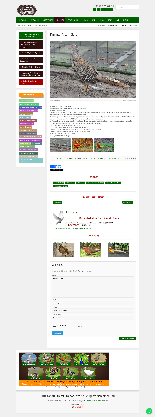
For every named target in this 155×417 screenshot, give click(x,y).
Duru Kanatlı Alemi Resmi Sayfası (95, 401)
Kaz (117, 20)
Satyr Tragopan (85, 242)
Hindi (102, 20)
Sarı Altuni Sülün (127, 202)
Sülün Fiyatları (71, 183)
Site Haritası (133, 25)
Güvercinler (34, 20)
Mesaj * (54, 275)
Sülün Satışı (81, 183)
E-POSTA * (55, 307)
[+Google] (111, 9)
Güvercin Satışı (25, 127)
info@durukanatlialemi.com (82, 229)
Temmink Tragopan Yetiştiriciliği (26, 160)
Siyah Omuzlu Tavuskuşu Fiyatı (30, 137)
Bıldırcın (84, 20)
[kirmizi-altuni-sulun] (60, 145)
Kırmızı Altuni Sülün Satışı (60, 186)
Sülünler (60, 20)
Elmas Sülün (57, 202)
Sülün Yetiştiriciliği (59, 183)
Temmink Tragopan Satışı (28, 156)
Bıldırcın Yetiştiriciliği (28, 120)
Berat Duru (69, 159)
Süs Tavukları (48, 20)
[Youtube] (107, 9)
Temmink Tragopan (59, 242)
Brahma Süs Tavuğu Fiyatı (29, 111)
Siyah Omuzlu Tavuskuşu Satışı (30, 140)
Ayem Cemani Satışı (26, 101)
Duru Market (112, 25)
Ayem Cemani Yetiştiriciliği (29, 104)
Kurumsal (123, 25)
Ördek (110, 20)
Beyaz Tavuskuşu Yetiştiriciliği (31, 107)
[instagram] (98, 9)
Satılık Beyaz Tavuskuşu (28, 133)
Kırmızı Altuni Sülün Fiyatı (113, 183)
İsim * (54, 300)
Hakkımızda (100, 25)
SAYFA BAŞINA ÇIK (128, 338)
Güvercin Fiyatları (26, 124)
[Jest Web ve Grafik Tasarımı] (77, 407)
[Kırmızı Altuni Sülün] (93, 69)
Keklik (94, 20)
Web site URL (56, 315)
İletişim (126, 20)
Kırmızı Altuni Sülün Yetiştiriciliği (96, 183)
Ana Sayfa (22, 20)
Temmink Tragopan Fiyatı (28, 153)
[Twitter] (103, 9)
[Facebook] (94, 9)
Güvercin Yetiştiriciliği (28, 130)
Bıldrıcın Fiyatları (26, 114)
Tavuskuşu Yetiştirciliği (28, 150)
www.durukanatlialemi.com (61, 229)
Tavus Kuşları (73, 20)
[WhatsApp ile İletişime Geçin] (149, 411)
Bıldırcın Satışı (25, 117)
